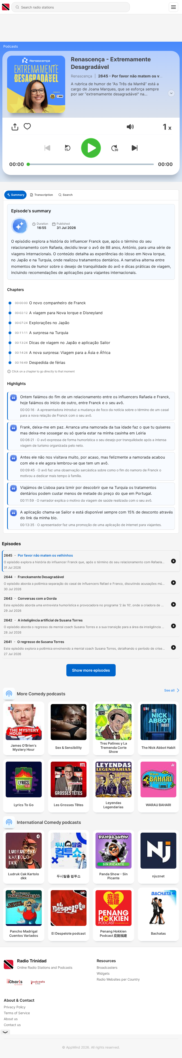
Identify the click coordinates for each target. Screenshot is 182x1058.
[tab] (15, 195)
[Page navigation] (173, 7)
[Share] (15, 127)
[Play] (91, 148)
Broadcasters (107, 967)
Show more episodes (91, 670)
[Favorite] (27, 127)
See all (169, 690)
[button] (130, 126)
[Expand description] (171, 93)
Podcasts (10, 46)
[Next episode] (133, 148)
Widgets (103, 973)
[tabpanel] (91, 367)
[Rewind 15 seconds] (67, 148)
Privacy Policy (15, 1007)
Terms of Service (17, 1013)
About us (11, 1019)
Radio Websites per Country (118, 979)
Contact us (12, 1025)
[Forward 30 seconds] (114, 148)
